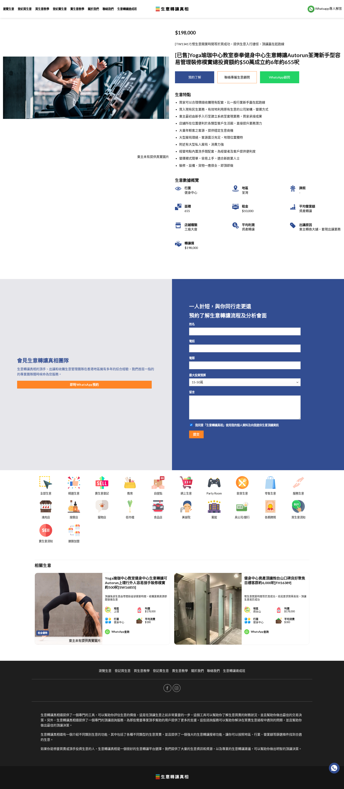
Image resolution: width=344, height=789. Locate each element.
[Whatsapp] (334, 768)
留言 (192, 392)
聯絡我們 (108, 9)
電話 (192, 341)
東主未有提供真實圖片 (85, 640)
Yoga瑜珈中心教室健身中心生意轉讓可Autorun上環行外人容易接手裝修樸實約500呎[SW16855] (136, 583)
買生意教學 (42, 9)
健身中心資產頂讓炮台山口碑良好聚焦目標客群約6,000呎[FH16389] (274, 580)
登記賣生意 (60, 9)
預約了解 (194, 77)
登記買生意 (25, 9)
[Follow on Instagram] (177, 688)
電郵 (192, 358)
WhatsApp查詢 (120, 631)
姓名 (192, 324)
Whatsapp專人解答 (328, 8)
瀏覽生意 (8, 9)
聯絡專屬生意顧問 (237, 77)
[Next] (309, 610)
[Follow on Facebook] (167, 688)
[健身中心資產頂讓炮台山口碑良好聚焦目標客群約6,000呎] (208, 609)
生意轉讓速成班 (127, 9)
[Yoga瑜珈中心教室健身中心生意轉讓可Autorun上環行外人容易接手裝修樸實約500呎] (68, 609)
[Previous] (35, 610)
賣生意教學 (77, 9)
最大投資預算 (197, 375)
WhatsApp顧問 (279, 77)
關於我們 (93, 9)
